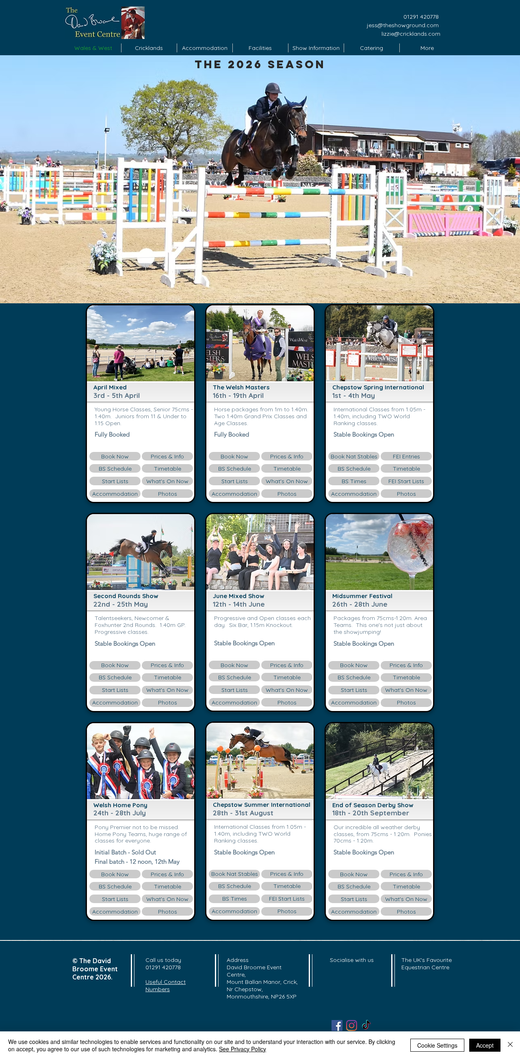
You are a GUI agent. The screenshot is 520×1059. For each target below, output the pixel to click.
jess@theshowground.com (403, 25)
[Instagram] (351, 1025)
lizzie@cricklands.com (410, 33)
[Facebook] (337, 1025)
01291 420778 (421, 16)
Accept (485, 1045)
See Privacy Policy (242, 1049)
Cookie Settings (437, 1045)
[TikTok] (366, 1025)
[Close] (510, 1045)
